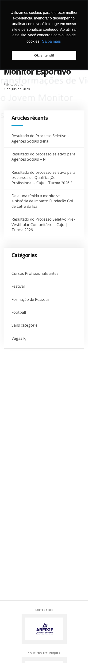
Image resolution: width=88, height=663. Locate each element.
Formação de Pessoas (30, 299)
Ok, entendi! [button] (44, 55)
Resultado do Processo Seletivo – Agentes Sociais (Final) (40, 138)
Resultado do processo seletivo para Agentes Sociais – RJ (43, 156)
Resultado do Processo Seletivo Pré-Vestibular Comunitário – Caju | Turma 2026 (43, 224)
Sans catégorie (24, 325)
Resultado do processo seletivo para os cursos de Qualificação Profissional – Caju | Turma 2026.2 (43, 177)
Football (18, 312)
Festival (18, 286)
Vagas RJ (19, 338)
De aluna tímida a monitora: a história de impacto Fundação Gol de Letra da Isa (42, 201)
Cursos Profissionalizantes (34, 273)
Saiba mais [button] (51, 41)
